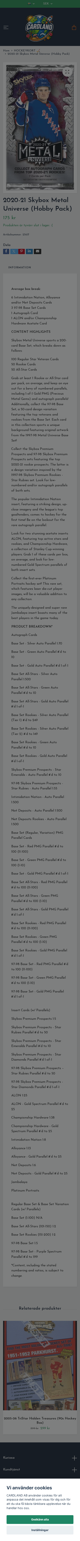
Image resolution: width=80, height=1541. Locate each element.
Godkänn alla (40, 1519)
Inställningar (40, 1530)
